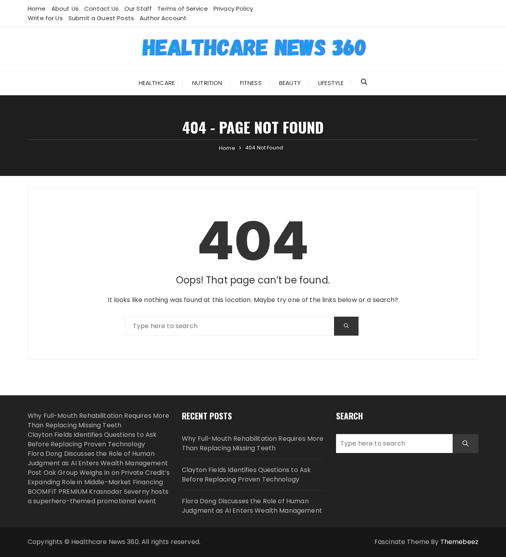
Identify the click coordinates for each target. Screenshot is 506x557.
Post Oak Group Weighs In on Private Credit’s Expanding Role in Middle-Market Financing (99, 477)
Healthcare (157, 83)
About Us (65, 8)
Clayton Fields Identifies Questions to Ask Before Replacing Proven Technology (92, 439)
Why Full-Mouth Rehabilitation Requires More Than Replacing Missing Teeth (98, 420)
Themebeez (459, 541)
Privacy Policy (233, 8)
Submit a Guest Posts (101, 18)
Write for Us (45, 18)
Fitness (251, 83)
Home (37, 8)
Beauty (290, 83)
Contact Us (101, 8)
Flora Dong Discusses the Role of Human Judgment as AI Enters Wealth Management (98, 458)
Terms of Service (182, 8)
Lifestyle (331, 83)
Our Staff (138, 8)
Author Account (163, 18)
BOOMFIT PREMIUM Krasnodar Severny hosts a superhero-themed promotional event (98, 496)
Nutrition (207, 83)
